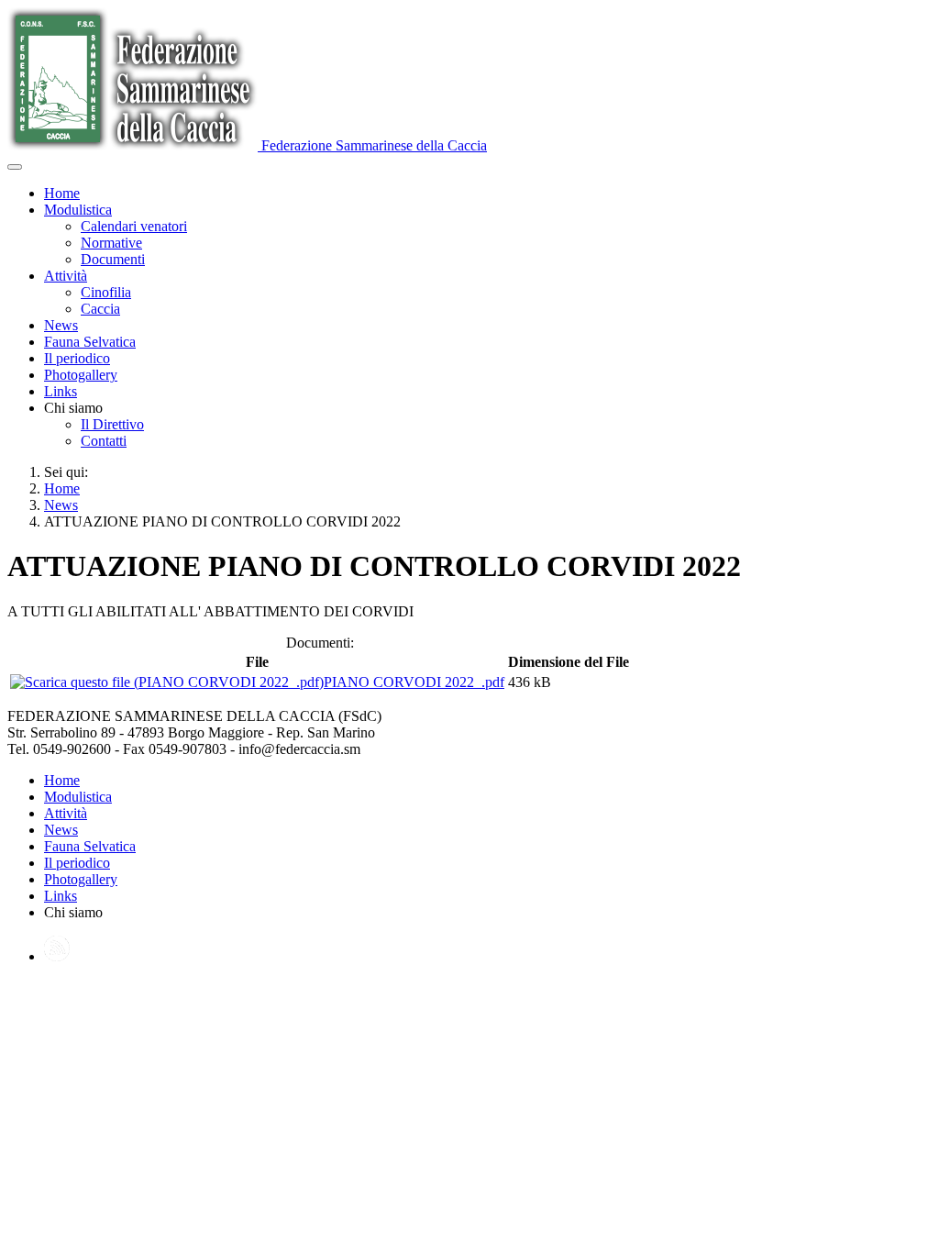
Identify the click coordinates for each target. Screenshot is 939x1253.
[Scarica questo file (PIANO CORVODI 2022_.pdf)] (167, 682)
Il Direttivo (112, 424)
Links (60, 391)
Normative (111, 242)
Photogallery (80, 375)
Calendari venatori (134, 226)
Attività (65, 275)
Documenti (113, 259)
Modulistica (78, 209)
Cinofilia (106, 292)
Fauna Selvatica (90, 341)
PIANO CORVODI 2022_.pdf (414, 682)
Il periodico (77, 358)
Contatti (104, 441)
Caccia (100, 308)
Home (62, 193)
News (61, 325)
